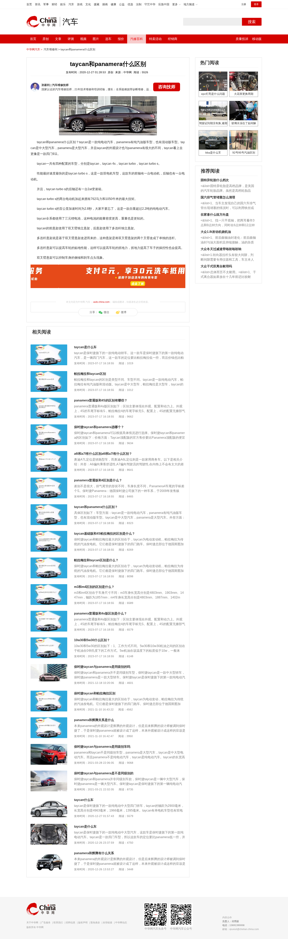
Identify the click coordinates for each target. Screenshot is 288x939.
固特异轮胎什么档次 (215, 180)
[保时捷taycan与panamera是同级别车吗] (49, 745)
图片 (96, 39)
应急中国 (163, 4)
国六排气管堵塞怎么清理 (218, 197)
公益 (122, 4)
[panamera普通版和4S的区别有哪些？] (49, 399)
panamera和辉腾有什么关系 (94, 853)
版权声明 (83, 922)
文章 (58, 39)
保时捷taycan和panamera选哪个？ (99, 427)
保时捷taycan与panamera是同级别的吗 (102, 666)
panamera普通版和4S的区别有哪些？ (100, 400)
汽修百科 (136, 39)
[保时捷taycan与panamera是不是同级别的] (49, 772)
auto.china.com (101, 302)
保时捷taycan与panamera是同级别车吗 (102, 746)
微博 (123, 312)
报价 (121, 39)
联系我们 (58, 922)
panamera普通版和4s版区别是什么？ (100, 613)
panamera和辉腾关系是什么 (94, 720)
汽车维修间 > (52, 49)
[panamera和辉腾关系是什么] (49, 719)
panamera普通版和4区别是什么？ (98, 480)
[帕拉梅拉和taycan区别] (49, 373)
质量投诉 (242, 39)
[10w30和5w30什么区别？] (49, 639)
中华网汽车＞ (34, 49)
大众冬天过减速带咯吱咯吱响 (221, 249)
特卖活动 (155, 39)
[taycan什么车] (49, 799)
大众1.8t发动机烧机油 (216, 231)
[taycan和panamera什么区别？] (49, 506)
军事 (46, 4)
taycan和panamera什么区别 (78, 49)
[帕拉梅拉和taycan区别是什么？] (49, 559)
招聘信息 (70, 922)
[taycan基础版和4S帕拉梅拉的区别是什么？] (49, 532)
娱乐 (63, 4)
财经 (54, 4)
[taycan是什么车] (49, 346)
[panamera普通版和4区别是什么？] (49, 479)
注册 (243, 4)
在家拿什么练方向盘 (215, 214)
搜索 (252, 22)
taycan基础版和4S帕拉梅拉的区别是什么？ (104, 533)
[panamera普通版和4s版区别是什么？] (49, 612)
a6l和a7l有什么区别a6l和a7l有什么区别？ (103, 453)
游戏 (79, 4)
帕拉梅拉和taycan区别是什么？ (96, 560)
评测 (71, 39)
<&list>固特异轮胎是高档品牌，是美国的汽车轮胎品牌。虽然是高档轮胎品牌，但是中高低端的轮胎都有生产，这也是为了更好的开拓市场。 (227, 188)
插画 (105, 4)
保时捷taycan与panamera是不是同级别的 (103, 773)
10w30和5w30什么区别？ (92, 640)
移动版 (257, 39)
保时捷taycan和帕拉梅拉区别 (94, 693)
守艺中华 (149, 4)
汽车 (71, 4)
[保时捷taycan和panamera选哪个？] (49, 426)
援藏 (96, 4)
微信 (106, 312)
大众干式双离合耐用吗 (216, 266)
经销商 (172, 39)
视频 (83, 39)
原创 (46, 39)
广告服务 (46, 922)
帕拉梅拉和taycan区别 (90, 373)
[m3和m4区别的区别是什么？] (49, 586)
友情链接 (107, 922)
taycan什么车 (83, 800)
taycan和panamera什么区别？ (96, 507)
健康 (113, 4)
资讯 (37, 4)
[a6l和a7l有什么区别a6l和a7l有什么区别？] (49, 453)
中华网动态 (121, 922)
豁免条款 (95, 922)
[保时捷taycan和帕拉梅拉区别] (49, 692)
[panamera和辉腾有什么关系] (49, 852)
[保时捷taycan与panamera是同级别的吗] (49, 666)
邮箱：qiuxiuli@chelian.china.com (240, 929)
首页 (29, 4)
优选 (130, 4)
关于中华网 (32, 922)
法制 (138, 4)
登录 (256, 4)
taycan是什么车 (85, 347)
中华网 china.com (43, 22)
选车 (108, 39)
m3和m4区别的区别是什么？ (94, 586)
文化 (88, 4)
